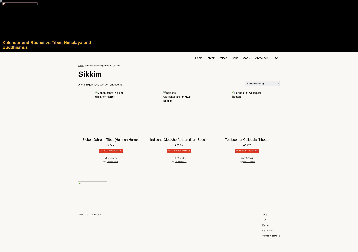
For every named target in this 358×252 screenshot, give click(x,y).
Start (80, 65)
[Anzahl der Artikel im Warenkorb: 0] (276, 57)
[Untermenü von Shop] (250, 58)
